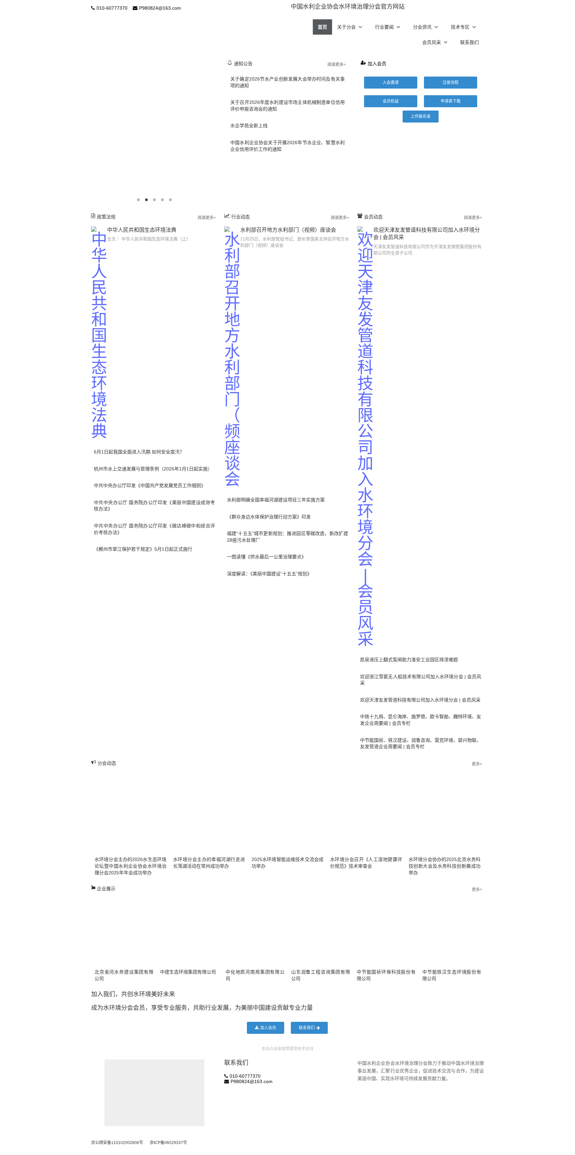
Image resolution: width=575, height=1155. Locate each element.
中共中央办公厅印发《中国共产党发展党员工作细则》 (150, 485)
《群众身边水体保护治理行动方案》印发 (269, 516)
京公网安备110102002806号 (117, 1142)
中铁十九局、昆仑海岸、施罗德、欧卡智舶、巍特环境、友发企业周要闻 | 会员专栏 (420, 720)
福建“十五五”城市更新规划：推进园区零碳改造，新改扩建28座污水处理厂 (287, 537)
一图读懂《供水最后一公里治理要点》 (266, 556)
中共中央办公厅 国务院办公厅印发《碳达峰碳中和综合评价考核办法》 (154, 529)
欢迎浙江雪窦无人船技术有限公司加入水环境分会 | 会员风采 (420, 680)
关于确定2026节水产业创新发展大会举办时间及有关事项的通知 (287, 82)
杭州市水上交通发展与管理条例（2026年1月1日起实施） (153, 468)
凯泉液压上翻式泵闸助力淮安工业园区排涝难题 (409, 659)
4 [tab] (162, 199)
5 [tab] (170, 199)
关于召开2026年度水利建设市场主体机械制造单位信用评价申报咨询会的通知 (287, 106)
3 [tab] (154, 199)
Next (219, 130)
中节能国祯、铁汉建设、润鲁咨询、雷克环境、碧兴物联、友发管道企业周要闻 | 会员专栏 (420, 743)
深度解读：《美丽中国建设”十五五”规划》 (269, 573)
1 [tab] (138, 199)
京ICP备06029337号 (168, 1142)
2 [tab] (146, 199)
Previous (89, 130)
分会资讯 (422, 27)
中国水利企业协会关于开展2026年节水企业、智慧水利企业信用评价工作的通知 (287, 146)
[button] (390, 83)
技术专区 (460, 27)
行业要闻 (384, 27)
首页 (322, 27)
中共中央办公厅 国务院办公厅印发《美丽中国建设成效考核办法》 (154, 506)
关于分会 (346, 27)
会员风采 (431, 42)
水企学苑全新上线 (249, 125)
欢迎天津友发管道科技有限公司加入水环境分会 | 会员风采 (420, 700)
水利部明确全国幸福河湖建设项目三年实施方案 (276, 499)
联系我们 (469, 42)
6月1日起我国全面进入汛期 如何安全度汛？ (139, 451)
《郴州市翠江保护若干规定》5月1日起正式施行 (143, 549)
